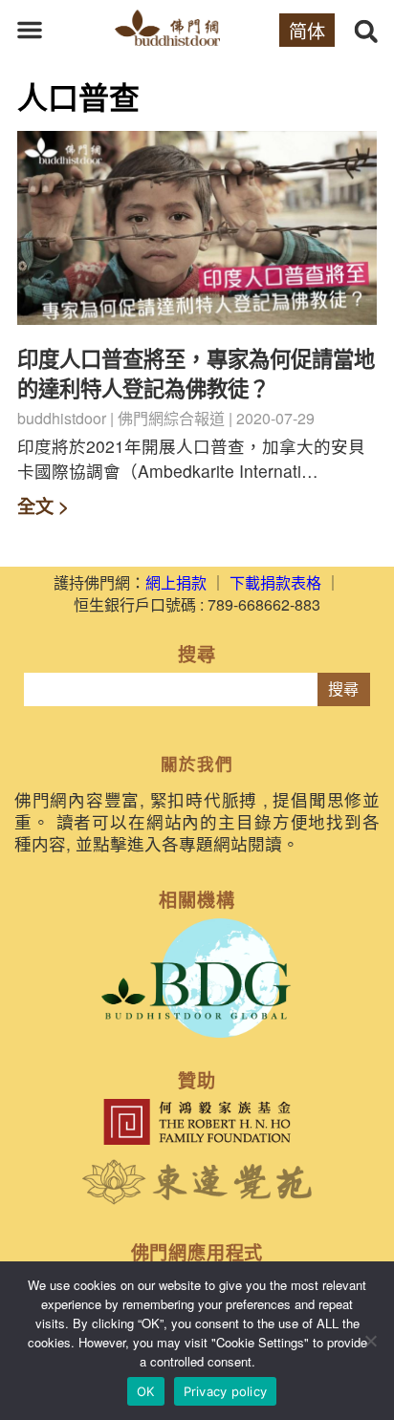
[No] (370, 1340)
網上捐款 (176, 582)
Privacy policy (226, 1391)
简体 (307, 30)
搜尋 (343, 689)
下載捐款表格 (275, 582)
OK (146, 1391)
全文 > (43, 505)
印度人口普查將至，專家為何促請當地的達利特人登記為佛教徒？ (196, 373)
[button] (30, 30)
